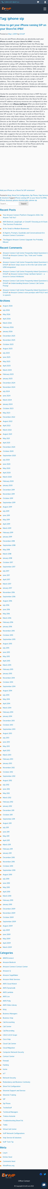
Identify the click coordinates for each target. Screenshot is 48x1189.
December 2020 (9, 447)
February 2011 (8, 849)
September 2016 (9, 596)
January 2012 (7, 806)
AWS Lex (6, 996)
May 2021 (6, 438)
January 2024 (8, 404)
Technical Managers (10, 1112)
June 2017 (6, 575)
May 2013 (6, 746)
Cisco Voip (7, 1039)
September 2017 (9, 567)
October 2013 (8, 725)
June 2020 (6, 464)
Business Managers (10, 1014)
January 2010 (7, 904)
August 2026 (8, 306)
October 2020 (8, 451)
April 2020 (7, 473)
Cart (38, 2)
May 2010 (6, 887)
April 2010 (6, 892)
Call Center (7, 1026)
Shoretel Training (9, 1095)
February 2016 (8, 622)
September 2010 (9, 870)
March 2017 (7, 584)
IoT (4, 1073)
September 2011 (9, 819)
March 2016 (7, 618)
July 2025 (6, 353)
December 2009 (9, 909)
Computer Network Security (13, 1052)
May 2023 (6, 413)
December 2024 (9, 383)
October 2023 (8, 408)
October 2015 (8, 635)
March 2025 (7, 370)
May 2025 (6, 361)
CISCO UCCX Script (10, 1035)
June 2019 (6, 515)
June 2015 (6, 652)
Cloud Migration (9, 1048)
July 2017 (6, 571)
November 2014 (9, 678)
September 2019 (9, 502)
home (5, 1069)
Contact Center (8, 1056)
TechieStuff (7, 1108)
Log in (5, 1153)
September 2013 (9, 729)
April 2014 (6, 703)
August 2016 (7, 601)
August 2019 (7, 507)
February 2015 (8, 669)
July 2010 (6, 879)
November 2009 (9, 913)
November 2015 (9, 631)
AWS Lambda (8, 992)
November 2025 (9, 340)
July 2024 (6, 391)
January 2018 (7, 558)
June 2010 (6, 883)
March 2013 (7, 755)
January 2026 (8, 331)
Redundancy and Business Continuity (16, 1082)
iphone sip (33, 200)
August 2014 (7, 691)
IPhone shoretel (6, 200)
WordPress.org (8, 1165)
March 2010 (7, 896)
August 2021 (7, 434)
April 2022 (6, 425)
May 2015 (6, 656)
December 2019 (9, 490)
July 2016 (6, 605)
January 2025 (8, 378)
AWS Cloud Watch (10, 984)
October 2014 (8, 682)
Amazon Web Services (11, 979)
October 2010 (8, 866)
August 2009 (8, 926)
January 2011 (7, 853)
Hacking (6, 1065)
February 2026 (8, 327)
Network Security (9, 1078)
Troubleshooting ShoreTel (13, 1120)
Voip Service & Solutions (12, 1138)
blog (9, 195)
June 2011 (6, 832)
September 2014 (9, 686)
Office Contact (24, 1181)
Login (45, 2)
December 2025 (9, 336)
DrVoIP (22, 34)
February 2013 (8, 759)
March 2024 (7, 400)
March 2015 (7, 665)
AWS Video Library (10, 1005)
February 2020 (8, 481)
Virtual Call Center (10, 1129)
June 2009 (6, 934)
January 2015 (7, 673)
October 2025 (8, 344)
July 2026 (6, 310)
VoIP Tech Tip (8, 1142)
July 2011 (6, 827)
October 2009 (8, 917)
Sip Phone (34, 195)
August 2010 (7, 874)
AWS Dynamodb (9, 988)
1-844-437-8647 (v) (11, 2)
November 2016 (9, 592)
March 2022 (7, 430)
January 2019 (7, 537)
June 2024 (6, 396)
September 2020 (9, 455)
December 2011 (8, 810)
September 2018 (9, 545)
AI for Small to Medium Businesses (16, 228)
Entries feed (7, 1157)
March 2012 (7, 798)
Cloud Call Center (9, 1044)
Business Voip (8, 1018)
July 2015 (6, 648)
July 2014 (6, 695)
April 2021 (6, 443)
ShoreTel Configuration (20, 195)
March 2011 (7, 844)
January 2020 (8, 485)
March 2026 (7, 323)
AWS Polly (7, 1001)
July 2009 (6, 930)
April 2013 (6, 750)
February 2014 (8, 712)
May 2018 (6, 550)
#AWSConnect (8, 958)
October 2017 (8, 562)
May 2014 (6, 699)
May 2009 (6, 939)
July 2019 (6, 511)
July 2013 (6, 738)
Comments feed (9, 1161)
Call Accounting (9, 1022)
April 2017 (6, 579)
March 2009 (7, 947)
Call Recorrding (8, 1031)
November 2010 (9, 862)
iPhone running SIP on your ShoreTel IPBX (31, 198)
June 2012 (6, 789)
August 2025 (8, 349)
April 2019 (6, 524)
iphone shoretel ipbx (20, 200)
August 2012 (7, 780)
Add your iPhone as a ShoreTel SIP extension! (17, 190)
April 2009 (7, 943)
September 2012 (9, 776)
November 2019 (9, 494)
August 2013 (7, 733)
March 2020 (7, 477)
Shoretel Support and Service (14, 1090)
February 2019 (8, 532)
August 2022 (7, 421)
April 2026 (7, 319)
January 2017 (7, 588)
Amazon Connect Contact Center (15, 967)
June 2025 (6, 357)
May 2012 (6, 793)
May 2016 (6, 614)
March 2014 (7, 708)
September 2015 (9, 639)
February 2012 (8, 802)
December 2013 (9, 721)
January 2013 (7, 763)
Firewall (6, 1061)
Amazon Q (7, 971)
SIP (4, 1099)
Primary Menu (45, 9)
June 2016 (6, 609)
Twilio (5, 1125)
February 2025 (8, 374)
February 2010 (8, 900)
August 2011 (7, 823)
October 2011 (8, 815)
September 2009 (9, 921)
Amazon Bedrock (9, 962)
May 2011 (6, 836)
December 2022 (9, 417)
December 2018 (9, 541)
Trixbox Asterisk (9, 1116)
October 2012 (8, 772)
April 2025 (7, 366)
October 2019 (8, 498)
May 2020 (6, 468)
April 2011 (6, 840)
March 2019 (7, 528)
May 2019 (6, 520)
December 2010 (9, 857)
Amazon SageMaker (10, 975)
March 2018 (7, 554)
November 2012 (9, 768)
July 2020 (6, 460)
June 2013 (6, 742)
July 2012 (6, 785)
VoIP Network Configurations (14, 1133)
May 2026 (6, 314)
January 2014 (7, 716)
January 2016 (7, 626)
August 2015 (7, 644)
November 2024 (9, 387)
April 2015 (6, 661)
